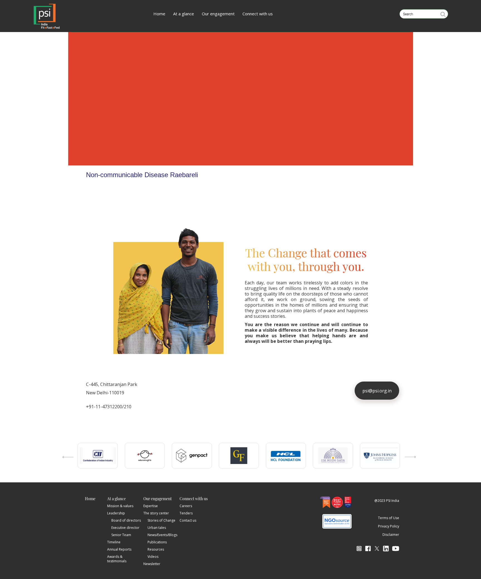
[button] (66, 462)
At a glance (183, 13)
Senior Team (121, 534)
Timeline (114, 542)
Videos (153, 556)
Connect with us (257, 13)
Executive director (125, 527)
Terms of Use (388, 518)
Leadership (116, 513)
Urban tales (157, 527)
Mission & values (120, 506)
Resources (156, 549)
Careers (186, 506)
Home (159, 13)
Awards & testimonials (116, 558)
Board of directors (126, 520)
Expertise (150, 506)
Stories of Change (161, 520)
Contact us (188, 520)
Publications (157, 542)
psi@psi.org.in (377, 391)
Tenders (186, 513)
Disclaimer (390, 534)
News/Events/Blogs (162, 534)
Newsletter (151, 563)
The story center (156, 513)
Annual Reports (119, 549)
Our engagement (218, 13)
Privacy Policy (388, 526)
